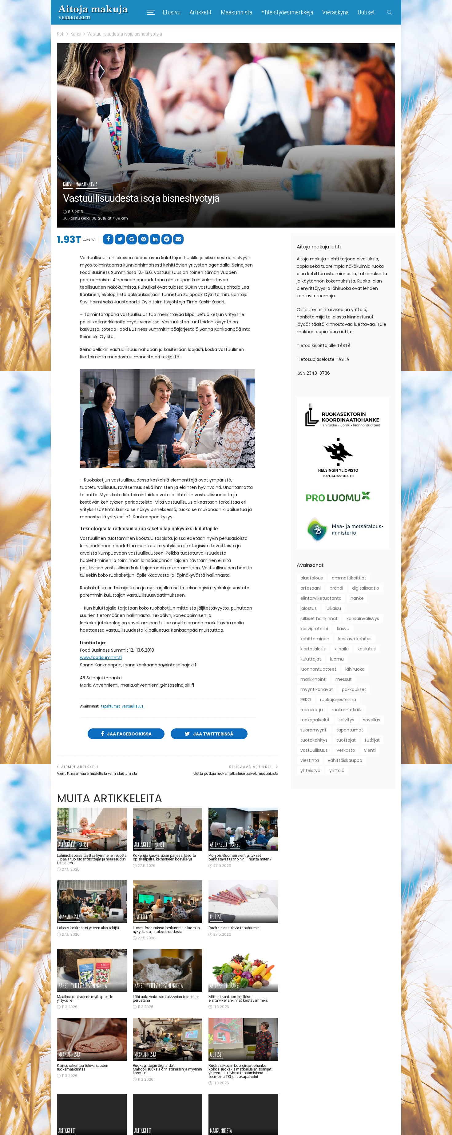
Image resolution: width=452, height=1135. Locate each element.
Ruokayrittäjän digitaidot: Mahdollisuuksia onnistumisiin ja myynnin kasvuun (167, 1069)
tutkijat (372, 740)
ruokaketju (311, 710)
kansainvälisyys (363, 618)
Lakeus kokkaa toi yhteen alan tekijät (88, 928)
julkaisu (333, 608)
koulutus (367, 649)
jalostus (308, 608)
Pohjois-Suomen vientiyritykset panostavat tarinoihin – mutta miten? (239, 857)
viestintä (309, 760)
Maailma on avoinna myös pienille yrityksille (85, 998)
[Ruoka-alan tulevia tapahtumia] (243, 901)
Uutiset (366, 12)
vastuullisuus (132, 706)
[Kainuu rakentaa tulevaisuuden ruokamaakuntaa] (92, 1039)
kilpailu (342, 649)
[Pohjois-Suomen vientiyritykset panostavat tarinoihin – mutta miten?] (243, 829)
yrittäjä (336, 770)
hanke (357, 598)
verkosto (346, 750)
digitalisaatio (365, 588)
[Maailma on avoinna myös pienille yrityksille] (92, 970)
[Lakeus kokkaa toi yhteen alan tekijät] (92, 901)
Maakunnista (236, 12)
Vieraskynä (335, 12)
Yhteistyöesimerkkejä (287, 12)
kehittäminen (314, 639)
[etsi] (389, 12)
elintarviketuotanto (321, 598)
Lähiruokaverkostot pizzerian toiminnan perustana (166, 998)
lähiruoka (355, 669)
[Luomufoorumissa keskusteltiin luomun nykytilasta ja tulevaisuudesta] (168, 901)
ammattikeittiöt (349, 578)
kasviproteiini (314, 629)
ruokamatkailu (347, 710)
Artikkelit (201, 12)
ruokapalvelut (315, 720)
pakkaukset (354, 689)
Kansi (68, 184)
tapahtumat (110, 706)
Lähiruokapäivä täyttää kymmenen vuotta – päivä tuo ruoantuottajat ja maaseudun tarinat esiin (91, 859)
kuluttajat (310, 659)
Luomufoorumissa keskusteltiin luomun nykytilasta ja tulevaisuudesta (166, 930)
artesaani (310, 588)
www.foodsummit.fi (101, 657)
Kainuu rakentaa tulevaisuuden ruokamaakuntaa (82, 1067)
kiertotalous (313, 649)
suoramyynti (313, 730)
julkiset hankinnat (319, 618)
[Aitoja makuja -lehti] (93, 12)
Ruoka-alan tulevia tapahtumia (234, 928)
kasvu (343, 629)
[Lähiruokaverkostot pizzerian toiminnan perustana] (168, 970)
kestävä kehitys (354, 639)
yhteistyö (310, 770)
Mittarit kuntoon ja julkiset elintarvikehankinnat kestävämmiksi (238, 998)
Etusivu (171, 12)
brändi (336, 588)
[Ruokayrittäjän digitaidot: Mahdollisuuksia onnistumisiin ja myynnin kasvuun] (168, 1039)
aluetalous (311, 578)
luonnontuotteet (318, 669)
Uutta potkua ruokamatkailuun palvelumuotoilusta (235, 773)
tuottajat (346, 740)
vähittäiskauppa (345, 760)
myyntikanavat (316, 689)
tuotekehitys (313, 740)
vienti (370, 750)
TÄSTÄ (344, 345)
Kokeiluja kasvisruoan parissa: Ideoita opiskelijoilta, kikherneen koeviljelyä (164, 857)
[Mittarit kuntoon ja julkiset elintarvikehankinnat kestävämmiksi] (243, 970)
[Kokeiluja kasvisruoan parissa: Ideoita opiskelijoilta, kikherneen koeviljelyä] (168, 829)
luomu (337, 659)
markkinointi (313, 679)
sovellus (371, 720)
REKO (305, 699)
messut (343, 679)
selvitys (346, 720)
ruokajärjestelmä (338, 699)
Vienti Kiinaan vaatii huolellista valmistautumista (97, 773)
